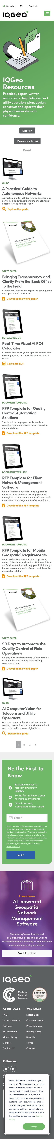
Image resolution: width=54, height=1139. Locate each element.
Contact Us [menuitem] (9, 1048)
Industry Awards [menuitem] (11, 1020)
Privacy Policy (13, 846)
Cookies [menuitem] (30, 1048)
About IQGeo (11, 1008)
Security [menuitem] (30, 1037)
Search (10, 6)
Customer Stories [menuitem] (35, 1020)
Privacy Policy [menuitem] (33, 1031)
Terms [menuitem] (29, 1042)
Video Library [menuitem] (10, 1037)
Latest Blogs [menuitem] (32, 1014)
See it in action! (27, 953)
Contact (33, 6)
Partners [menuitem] (7, 1025)
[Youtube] (6, 1069)
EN (21, 6)
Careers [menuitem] (7, 1042)
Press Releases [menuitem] (34, 1025)
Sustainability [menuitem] (10, 1031)
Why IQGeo (33, 1008)
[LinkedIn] (13, 1069)
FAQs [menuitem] (5, 1014)
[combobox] (21, 6)
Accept (34, 1126)
